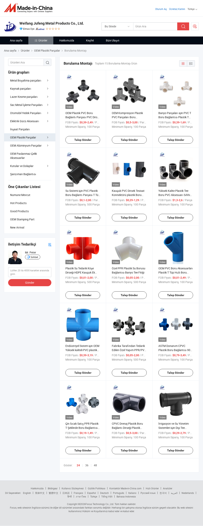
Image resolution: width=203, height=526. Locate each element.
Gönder (29, 282)
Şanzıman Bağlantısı (23, 174)
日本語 (66, 492)
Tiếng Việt (106, 496)
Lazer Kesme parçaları (24, 97)
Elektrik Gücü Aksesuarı (24, 121)
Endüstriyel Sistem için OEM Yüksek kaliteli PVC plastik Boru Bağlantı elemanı (82, 350)
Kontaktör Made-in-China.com (125, 488)
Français (78, 492)
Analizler (167, 488)
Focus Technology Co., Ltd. (99, 504)
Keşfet (90, 40)
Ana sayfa (16, 40)
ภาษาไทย (81, 496)
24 (78, 465)
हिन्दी (69, 496)
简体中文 (40, 492)
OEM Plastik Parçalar (23, 137)
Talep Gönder (82, 139)
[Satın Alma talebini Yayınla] (195, 26)
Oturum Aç (161, 9)
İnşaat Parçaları (20, 129)
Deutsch (104, 492)
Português (118, 492)
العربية (174, 492)
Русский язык (148, 492)
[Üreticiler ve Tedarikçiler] (29, 7)
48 (95, 465)
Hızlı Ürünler (152, 488)
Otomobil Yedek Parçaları (25, 113)
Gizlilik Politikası (96, 488)
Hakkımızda (66, 40)
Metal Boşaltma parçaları (25, 80)
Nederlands (188, 492)
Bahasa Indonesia (126, 496)
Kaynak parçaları (20, 88)
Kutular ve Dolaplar (22, 166)
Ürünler (42, 40)
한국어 (163, 492)
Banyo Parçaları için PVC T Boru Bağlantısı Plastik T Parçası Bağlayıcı (174, 117)
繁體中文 (53, 492)
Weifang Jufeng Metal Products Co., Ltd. (51, 23)
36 (86, 465)
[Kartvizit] (49, 244)
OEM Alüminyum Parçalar (26, 145)
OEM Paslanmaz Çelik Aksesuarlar (23, 156)
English (27, 492)
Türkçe (93, 496)
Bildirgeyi (52, 488)
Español (91, 492)
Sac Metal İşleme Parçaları (26, 105)
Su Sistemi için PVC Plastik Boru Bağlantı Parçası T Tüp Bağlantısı (82, 195)
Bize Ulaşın (112, 40)
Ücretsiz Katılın (177, 9)
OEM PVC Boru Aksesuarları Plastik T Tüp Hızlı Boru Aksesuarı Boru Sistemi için (175, 272)
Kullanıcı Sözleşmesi (73, 488)
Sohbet (34, 257)
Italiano (132, 492)
